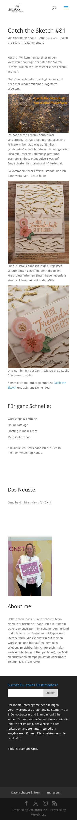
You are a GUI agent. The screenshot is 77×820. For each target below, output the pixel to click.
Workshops (15, 643)
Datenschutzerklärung (26, 792)
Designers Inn (38, 810)
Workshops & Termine (22, 419)
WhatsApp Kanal (30, 452)
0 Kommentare (34, 42)
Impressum (53, 792)
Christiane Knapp (24, 38)
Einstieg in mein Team (22, 431)
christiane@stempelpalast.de (31, 657)
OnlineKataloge (18, 425)
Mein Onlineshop (19, 437)
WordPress (38, 814)
